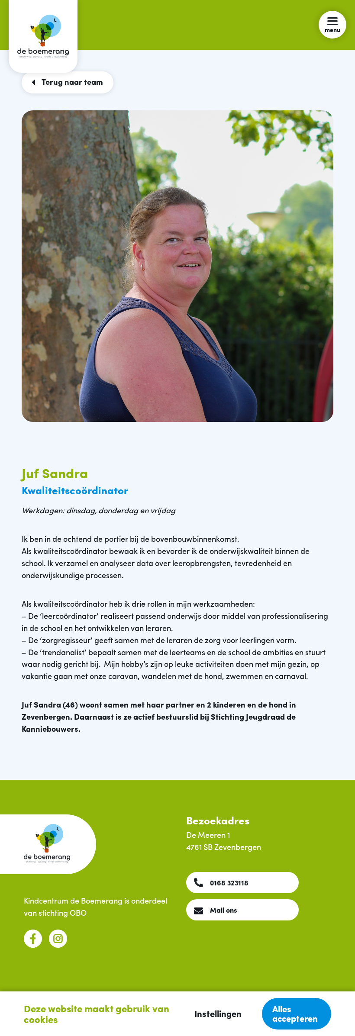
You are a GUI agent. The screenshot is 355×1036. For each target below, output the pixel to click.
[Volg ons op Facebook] (33, 939)
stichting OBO (63, 912)
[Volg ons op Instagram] (58, 939)
